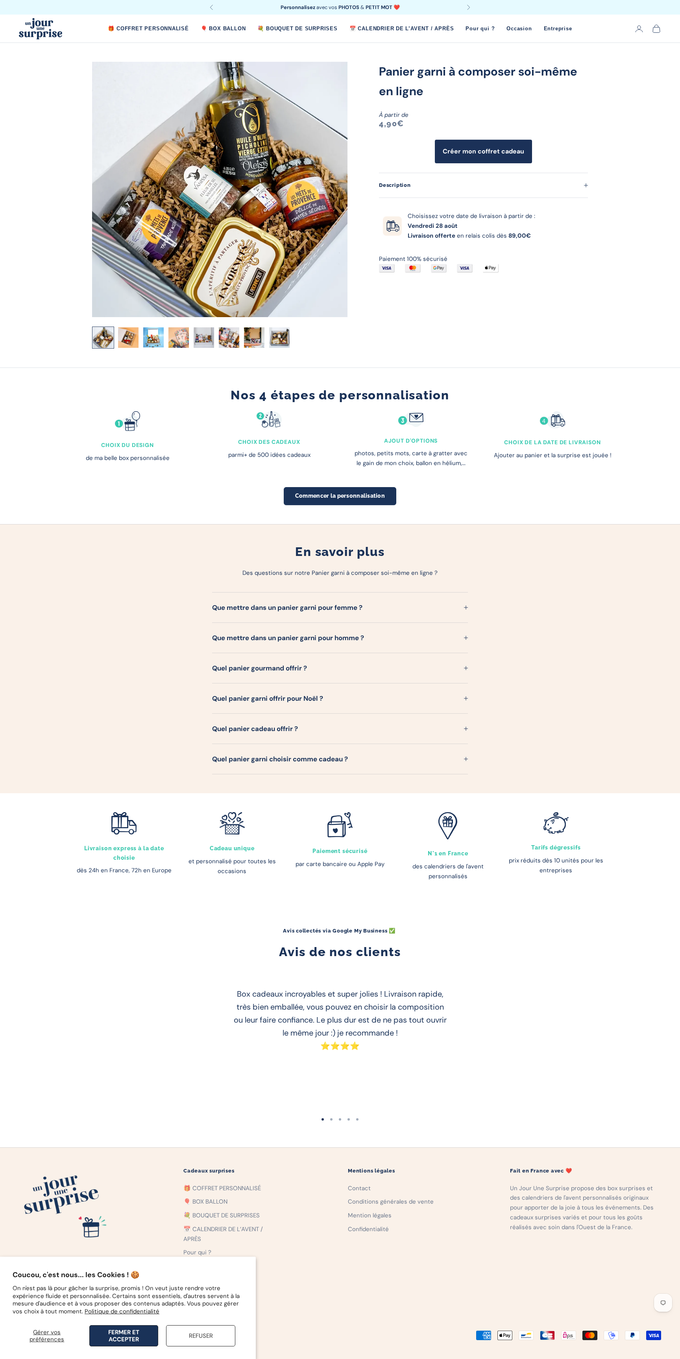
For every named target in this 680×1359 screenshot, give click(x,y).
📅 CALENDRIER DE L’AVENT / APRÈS (401, 28)
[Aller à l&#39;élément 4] (179, 338)
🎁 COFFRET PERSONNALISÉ (148, 28)
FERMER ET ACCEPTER (123, 1335)
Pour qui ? (480, 28)
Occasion (519, 28)
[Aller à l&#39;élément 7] (254, 338)
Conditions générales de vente (391, 1202)
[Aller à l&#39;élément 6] (229, 338)
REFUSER (201, 1336)
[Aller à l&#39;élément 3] (153, 337)
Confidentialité (368, 1229)
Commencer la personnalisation (340, 496)
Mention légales (370, 1215)
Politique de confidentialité (122, 1311)
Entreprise (558, 28)
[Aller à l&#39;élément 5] (204, 338)
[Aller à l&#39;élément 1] (103, 338)
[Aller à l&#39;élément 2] (128, 338)
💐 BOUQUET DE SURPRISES (297, 28)
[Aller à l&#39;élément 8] (279, 338)
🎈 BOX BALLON (223, 28)
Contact (359, 1188)
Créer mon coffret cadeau (483, 151)
